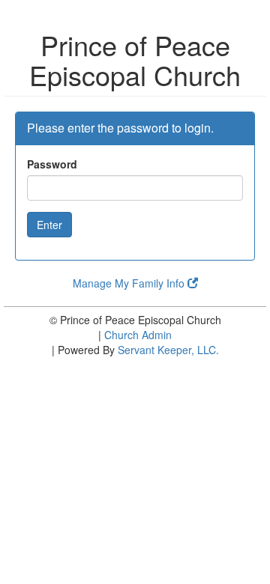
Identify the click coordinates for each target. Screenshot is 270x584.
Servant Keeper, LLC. (168, 349)
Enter (49, 224)
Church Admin (138, 334)
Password (52, 163)
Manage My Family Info (130, 283)
